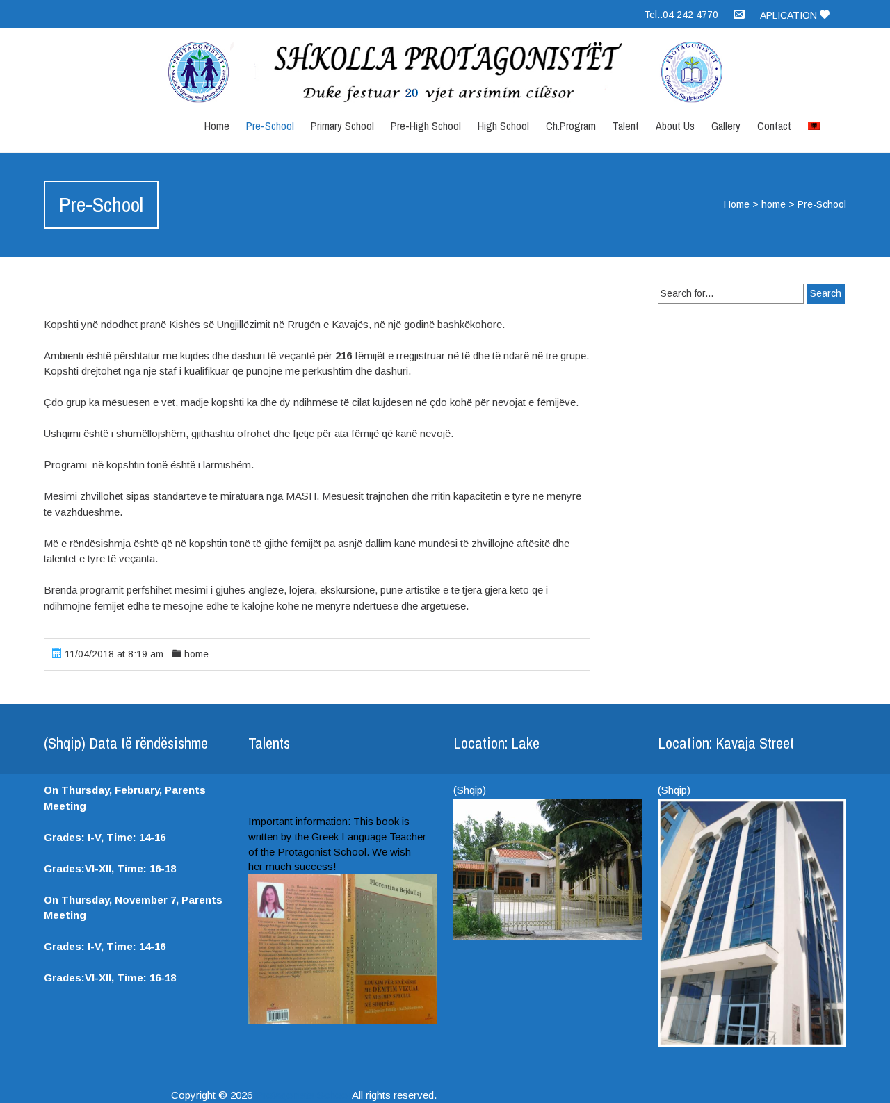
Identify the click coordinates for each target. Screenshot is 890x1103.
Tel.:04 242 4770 (681, 14)
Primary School (342, 125)
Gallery (726, 125)
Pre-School (270, 125)
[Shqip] (814, 122)
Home (216, 125)
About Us (675, 125)
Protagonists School (302, 1095)
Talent (626, 125)
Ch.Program (571, 125)
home (773, 204)
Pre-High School (426, 125)
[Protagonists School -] (445, 72)
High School (503, 125)
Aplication (790, 15)
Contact (774, 125)
